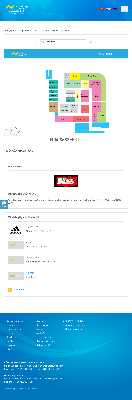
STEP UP (30, 272)
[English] (108, 8)
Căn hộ (10, 332)
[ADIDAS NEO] (16, 230)
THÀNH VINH (32, 257)
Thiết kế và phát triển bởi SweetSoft (20, 388)
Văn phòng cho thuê (75, 324)
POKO (29, 242)
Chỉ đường (12, 324)
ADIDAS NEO (32, 227)
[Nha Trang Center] (16, 8)
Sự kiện (39, 328)
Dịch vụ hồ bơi (43, 345)
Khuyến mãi (42, 324)
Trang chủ (9, 30)
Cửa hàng (41, 320)
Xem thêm (16, 290)
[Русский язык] (115, 8)
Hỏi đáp (10, 341)
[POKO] (16, 245)
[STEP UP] (16, 276)
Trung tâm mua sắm (27, 30)
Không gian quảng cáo (75, 328)
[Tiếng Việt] (101, 8)
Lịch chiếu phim (43, 336)
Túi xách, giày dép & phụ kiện (55, 30)
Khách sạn (11, 336)
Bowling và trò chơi (45, 341)
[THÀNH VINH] (16, 260)
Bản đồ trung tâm (15, 320)
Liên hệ (10, 349)
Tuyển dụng (12, 345)
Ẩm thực (40, 332)
